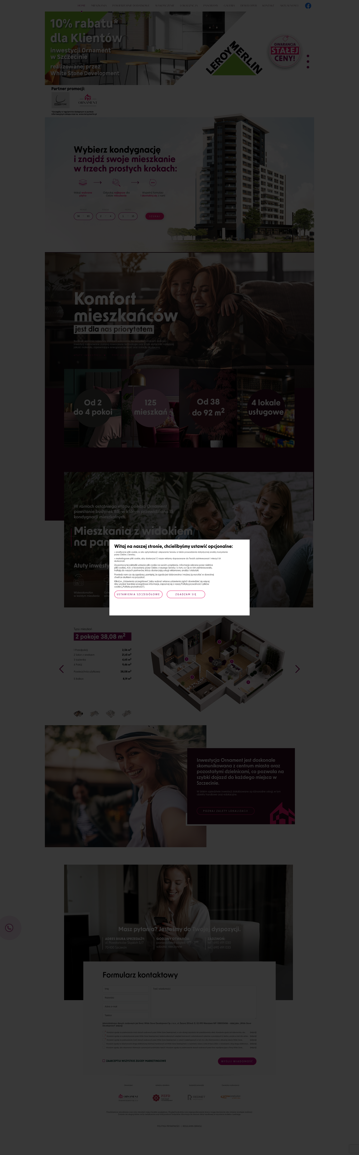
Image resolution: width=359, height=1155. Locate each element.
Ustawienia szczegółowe (138, 594)
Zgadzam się (186, 594)
